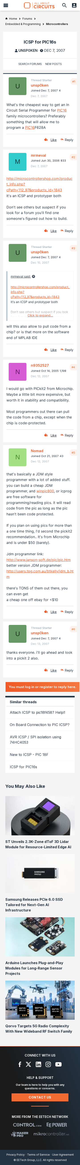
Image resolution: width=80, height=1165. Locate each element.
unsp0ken (28, 50)
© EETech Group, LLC (28, 1160)
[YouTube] (58, 1064)
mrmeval (38, 155)
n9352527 (40, 365)
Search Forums (30, 64)
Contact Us (40, 1097)
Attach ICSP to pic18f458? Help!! (37, 712)
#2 (73, 157)
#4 (73, 367)
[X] (28, 1064)
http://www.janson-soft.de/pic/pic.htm (38, 560)
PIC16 (62, 110)
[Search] (64, 5)
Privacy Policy (15, 1154)
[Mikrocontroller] (51, 1134)
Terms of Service (38, 1154)
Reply (69, 140)
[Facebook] (19, 1064)
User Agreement (63, 1154)
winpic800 (45, 491)
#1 (73, 81)
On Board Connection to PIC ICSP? (40, 724)
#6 (73, 629)
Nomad (37, 451)
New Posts (53, 64)
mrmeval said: (21, 276)
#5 (73, 452)
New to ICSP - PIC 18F (29, 754)
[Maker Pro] (19, 1134)
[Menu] (6, 5)
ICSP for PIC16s (23, 767)
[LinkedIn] (38, 1064)
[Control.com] (27, 1125)
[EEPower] (57, 1125)
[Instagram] (48, 1064)
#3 (73, 248)
